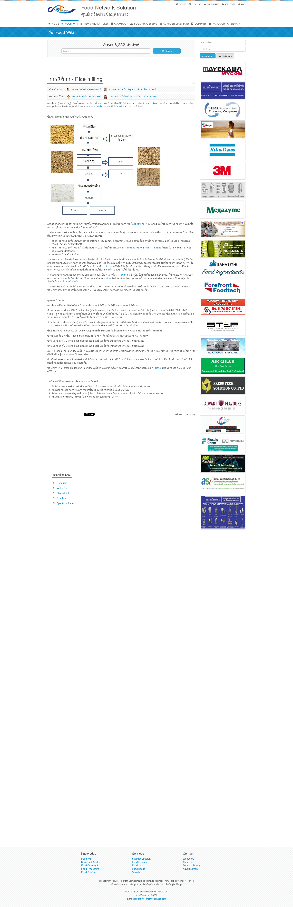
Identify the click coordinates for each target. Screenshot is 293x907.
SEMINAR (196, 4)
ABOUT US (229, 4)
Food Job (137, 865)
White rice (62, 488)
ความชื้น (98, 106)
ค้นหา (168, 51)
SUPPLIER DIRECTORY (176, 23)
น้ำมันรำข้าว (72, 281)
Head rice (62, 483)
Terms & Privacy (191, 865)
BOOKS (182, 4)
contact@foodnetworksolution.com (150, 898)
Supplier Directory (141, 858)
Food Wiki (86, 858)
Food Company (140, 862)
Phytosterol (63, 493)
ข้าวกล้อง (147, 103)
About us (187, 862)
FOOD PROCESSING (145, 23)
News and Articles (90, 862)
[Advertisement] (121, 67)
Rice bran (62, 498)
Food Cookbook (89, 865)
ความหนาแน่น (131, 247)
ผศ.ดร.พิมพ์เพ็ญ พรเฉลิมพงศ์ (86, 89)
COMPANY (200, 23)
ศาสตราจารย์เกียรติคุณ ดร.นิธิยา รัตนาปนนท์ (132, 89)
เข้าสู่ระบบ (207, 56)
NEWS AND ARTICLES (96, 23)
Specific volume (65, 503)
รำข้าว (107, 278)
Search (136, 872)
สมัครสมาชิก (225, 56)
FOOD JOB (218, 23)
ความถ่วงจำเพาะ (152, 247)
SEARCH (235, 23)
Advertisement (190, 868)
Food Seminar (88, 872)
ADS (242, 4)
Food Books (138, 868)
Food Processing (90, 868)
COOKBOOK (121, 23)
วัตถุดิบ (137, 223)
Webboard (188, 858)
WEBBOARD (213, 4)
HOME (55, 23)
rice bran (124, 274)
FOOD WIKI (71, 23)
